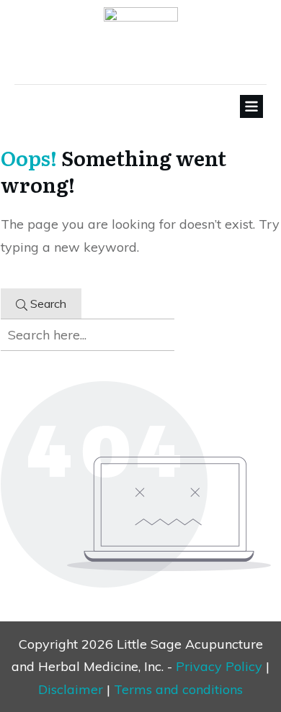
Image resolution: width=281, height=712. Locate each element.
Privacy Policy (219, 666)
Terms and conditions (178, 689)
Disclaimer (70, 689)
